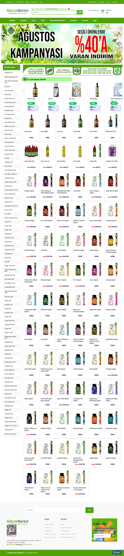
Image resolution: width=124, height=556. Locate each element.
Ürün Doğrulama (92, 2)
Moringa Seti (9, 358)
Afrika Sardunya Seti (11, 77)
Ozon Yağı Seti (9, 374)
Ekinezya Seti (9, 198)
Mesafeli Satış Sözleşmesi (68, 537)
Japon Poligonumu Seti (10, 270)
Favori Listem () (94, 10)
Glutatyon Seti (9, 238)
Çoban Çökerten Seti (11, 190)
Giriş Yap (114, 2)
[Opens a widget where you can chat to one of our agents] (116, 552)
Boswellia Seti (9, 142)
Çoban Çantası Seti (10, 182)
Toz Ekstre (73, 21)
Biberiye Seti (9, 130)
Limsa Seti (8, 329)
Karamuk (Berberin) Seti (11, 292)
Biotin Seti (8, 134)
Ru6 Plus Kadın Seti (11, 390)
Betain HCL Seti (10, 126)
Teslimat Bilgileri (65, 531)
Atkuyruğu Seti (9, 106)
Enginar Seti (8, 202)
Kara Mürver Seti (10, 283)
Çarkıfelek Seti (9, 178)
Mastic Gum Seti (10, 346)
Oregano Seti (9, 366)
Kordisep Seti (9, 313)
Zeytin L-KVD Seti (10, 434)
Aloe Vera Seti (9, 91)
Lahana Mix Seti (10, 325)
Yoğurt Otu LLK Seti (11, 426)
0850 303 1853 (40, 9)
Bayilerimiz (34, 2)
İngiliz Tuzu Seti (10, 266)
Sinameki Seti (9, 406)
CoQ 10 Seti (8, 166)
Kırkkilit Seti (9, 305)
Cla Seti (7, 158)
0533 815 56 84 (63, 9)
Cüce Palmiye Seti (10, 170)
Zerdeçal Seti (9, 430)
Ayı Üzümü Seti (9, 114)
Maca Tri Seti (9, 333)
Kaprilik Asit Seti (10, 275)
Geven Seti (8, 226)
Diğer (95, 21)
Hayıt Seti (8, 258)
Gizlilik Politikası (49, 524)
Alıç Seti (7, 87)
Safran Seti (8, 394)
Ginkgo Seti (8, 234)
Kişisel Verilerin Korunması (68, 534)
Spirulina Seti (9, 414)
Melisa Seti (8, 354)
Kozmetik (85, 21)
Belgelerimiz (10, 2)
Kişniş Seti (8, 309)
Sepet (108, 2)
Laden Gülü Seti (10, 321)
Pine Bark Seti (9, 378)
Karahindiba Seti (10, 287)
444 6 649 (12, 545)
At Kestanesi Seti (10, 102)
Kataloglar (101, 2)
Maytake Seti (9, 350)
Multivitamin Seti (10, 362)
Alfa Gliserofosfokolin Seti (11, 82)
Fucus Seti (8, 222)
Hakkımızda (19, 2)
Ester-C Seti (8, 210)
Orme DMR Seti (10, 370)
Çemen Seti (8, 186)
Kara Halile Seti (9, 279)
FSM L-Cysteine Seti (11, 218)
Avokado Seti (9, 110)
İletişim (27, 2)
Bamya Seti (8, 118)
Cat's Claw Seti (9, 146)
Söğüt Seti (8, 410)
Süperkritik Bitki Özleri (57, 21)
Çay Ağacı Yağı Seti (11, 174)
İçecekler (23, 21)
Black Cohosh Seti (10, 138)
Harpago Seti (9, 254)
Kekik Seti (8, 301)
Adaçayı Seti (9, 73)
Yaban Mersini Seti (10, 422)
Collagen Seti (9, 162)
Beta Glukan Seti (10, 122)
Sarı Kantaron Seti (10, 398)
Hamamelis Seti (9, 250)
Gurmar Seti (8, 242)
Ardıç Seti (8, 95)
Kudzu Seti (8, 317)
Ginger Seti (8, 230)
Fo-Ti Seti (8, 214)
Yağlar (43, 21)
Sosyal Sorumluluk (50, 534)
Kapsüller (12, 21)
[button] (70, 9)
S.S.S (41, 2)
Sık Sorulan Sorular (50, 537)
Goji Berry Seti (9, 246)
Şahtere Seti (8, 418)
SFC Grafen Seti (9, 402)
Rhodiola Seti (9, 382)
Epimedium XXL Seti (11, 206)
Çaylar (34, 21)
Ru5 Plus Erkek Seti (11, 386)
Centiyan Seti (9, 154)
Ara (79, 12)
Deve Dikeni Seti (10, 194)
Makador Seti (9, 342)
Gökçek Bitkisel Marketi (16, 553)
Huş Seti (7, 262)
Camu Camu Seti (10, 150)
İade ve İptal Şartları (66, 528)
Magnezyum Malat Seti (10, 337)
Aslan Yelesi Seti (10, 99)
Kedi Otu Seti (9, 297)
